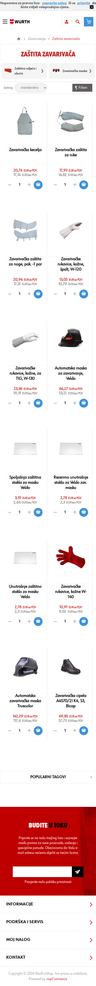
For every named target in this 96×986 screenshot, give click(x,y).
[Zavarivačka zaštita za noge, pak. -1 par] (25, 230)
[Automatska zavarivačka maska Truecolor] (25, 667)
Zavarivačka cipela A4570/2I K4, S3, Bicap (70, 700)
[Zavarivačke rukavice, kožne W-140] (71, 558)
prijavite (83, 3)
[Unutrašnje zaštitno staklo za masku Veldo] (25, 558)
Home (18, 39)
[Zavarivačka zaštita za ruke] (71, 121)
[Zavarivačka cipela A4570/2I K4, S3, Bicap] (71, 667)
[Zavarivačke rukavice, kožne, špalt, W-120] (71, 230)
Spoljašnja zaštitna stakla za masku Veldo (25, 482)
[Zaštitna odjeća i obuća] (8, 70)
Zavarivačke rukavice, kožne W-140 (71, 591)
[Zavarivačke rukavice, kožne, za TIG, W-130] (25, 339)
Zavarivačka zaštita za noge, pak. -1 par (25, 261)
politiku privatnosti (58, 882)
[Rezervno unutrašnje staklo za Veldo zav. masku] (71, 448)
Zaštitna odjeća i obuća (25, 71)
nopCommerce (57, 979)
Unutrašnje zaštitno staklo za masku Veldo (25, 591)
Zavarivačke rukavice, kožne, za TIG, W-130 (25, 373)
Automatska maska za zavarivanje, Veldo (71, 373)
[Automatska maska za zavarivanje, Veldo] (71, 339)
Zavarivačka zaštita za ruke (71, 152)
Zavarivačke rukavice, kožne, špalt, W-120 (71, 264)
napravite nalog (54, 3)
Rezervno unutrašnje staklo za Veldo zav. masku (71, 482)
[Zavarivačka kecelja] (25, 121)
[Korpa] (89, 22)
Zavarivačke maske (75, 71)
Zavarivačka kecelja (25, 150)
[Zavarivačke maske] (56, 70)
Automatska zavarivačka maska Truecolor (25, 700)
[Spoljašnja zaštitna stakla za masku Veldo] (25, 448)
